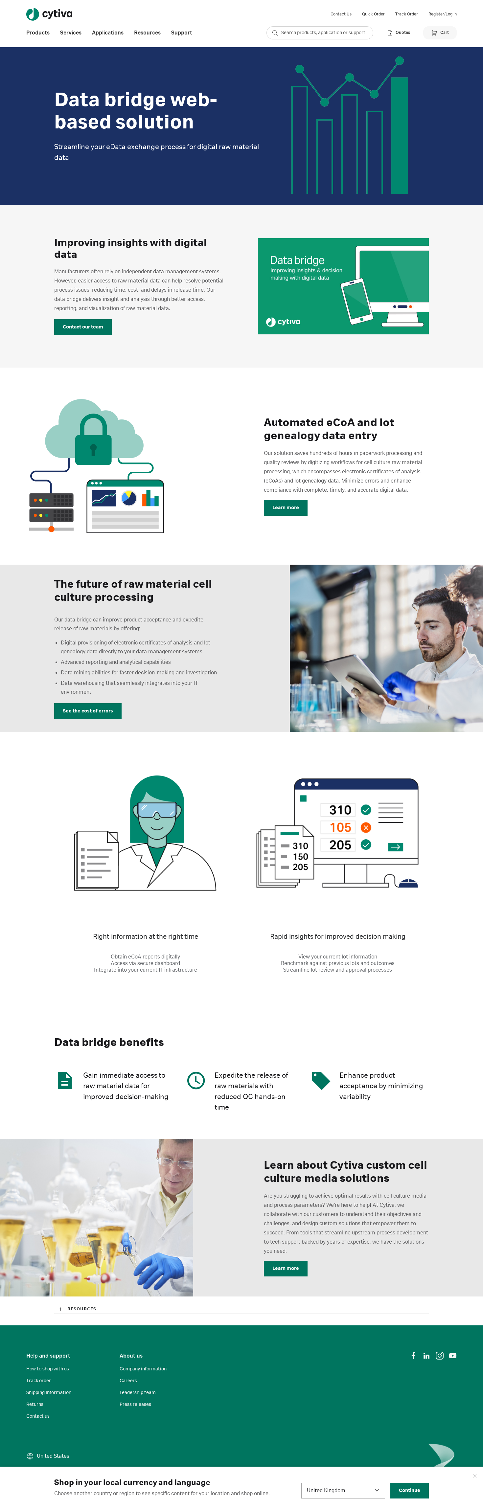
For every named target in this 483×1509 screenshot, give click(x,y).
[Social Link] (413, 1356)
